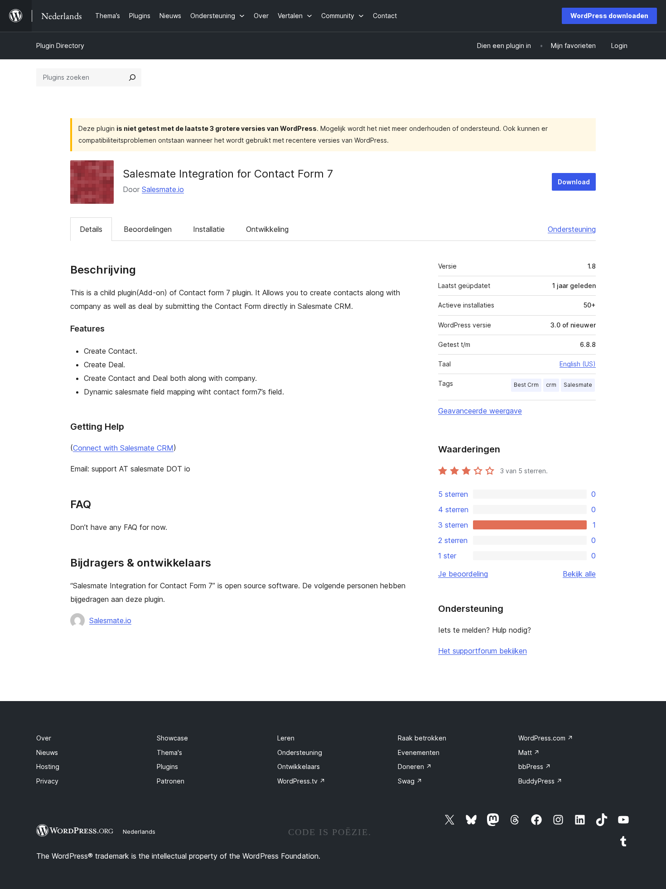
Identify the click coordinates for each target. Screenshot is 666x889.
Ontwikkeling (267, 229)
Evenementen (418, 752)
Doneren (415, 766)
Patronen (170, 781)
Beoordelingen (148, 229)
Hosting (47, 766)
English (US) (578, 364)
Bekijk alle (579, 573)
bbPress (534, 766)
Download (574, 182)
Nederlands (139, 831)
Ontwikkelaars (298, 766)
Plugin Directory (60, 45)
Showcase (172, 738)
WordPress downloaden (609, 15)
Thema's (169, 752)
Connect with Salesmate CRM (123, 447)
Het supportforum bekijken (482, 650)
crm (551, 384)
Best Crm (526, 384)
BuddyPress (540, 781)
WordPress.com (545, 738)
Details (91, 229)
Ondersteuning (572, 229)
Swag (410, 781)
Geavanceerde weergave (480, 410)
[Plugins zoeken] (132, 77)
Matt (529, 752)
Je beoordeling (463, 573)
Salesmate (578, 384)
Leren (285, 738)
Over (43, 738)
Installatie (209, 229)
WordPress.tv (301, 781)
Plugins (167, 766)
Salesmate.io (163, 189)
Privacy (47, 781)
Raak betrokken (422, 738)
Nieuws (47, 752)
